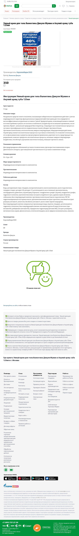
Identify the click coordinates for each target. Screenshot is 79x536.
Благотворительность (24, 390)
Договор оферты (9, 426)
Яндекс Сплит (7, 31)
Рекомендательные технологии (24, 419)
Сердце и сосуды (66, 11)
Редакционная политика (23, 398)
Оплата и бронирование (9, 380)
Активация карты (39, 381)
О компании (22, 376)
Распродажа (15, 11)
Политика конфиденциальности (10, 392)
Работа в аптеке (68, 381)
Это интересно (9, 387)
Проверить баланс (39, 387)
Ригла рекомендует (38, 11)
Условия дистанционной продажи (9, 411)
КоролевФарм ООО (24, 72)
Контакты (21, 386)
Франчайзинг (52, 381)
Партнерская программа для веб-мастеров (53, 412)
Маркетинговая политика (9, 417)
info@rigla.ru (67, 532)
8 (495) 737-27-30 (41, 497)
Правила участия (39, 384)
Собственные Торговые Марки (53, 406)
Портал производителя (53, 385)
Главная (5, 18)
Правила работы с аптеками (24, 425)
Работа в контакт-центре (69, 388)
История (21, 379)
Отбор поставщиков (52, 395)
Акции (7, 11)
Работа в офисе (68, 384)
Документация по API (54, 400)
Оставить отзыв (23, 394)
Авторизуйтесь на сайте (10, 305)
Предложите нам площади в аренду (54, 390)
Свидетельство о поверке (24, 411)
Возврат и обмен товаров (9, 422)
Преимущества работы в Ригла (68, 377)
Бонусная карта (70, 1)
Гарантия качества (24, 407)
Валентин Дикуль (15, 75)
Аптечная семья (38, 378)
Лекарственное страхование (23, 403)
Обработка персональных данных (9, 451)
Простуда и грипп (53, 11)
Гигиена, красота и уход (16, 18)
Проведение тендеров (52, 377)
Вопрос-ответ (37, 394)
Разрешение (8, 406)
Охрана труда (67, 393)
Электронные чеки (37, 398)
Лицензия (7, 403)
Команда (21, 382)
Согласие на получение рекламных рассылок (8, 459)
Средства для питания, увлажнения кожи (55, 18)
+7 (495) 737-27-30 (10, 523)
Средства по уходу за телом (33, 18)
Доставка (7, 384)
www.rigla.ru (63, 491)
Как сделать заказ (10, 376)
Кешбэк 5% (26, 11)
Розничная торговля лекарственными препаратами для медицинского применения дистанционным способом (9, 439)
